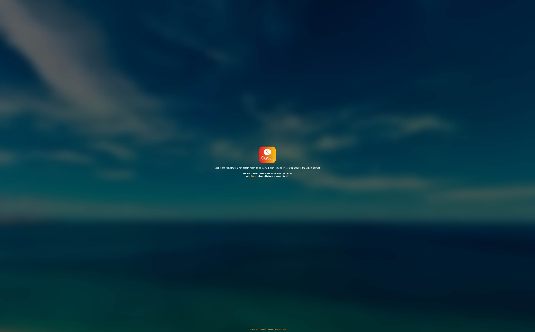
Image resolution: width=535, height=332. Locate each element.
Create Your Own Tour (277, 329)
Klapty (253, 176)
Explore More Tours (257, 329)
